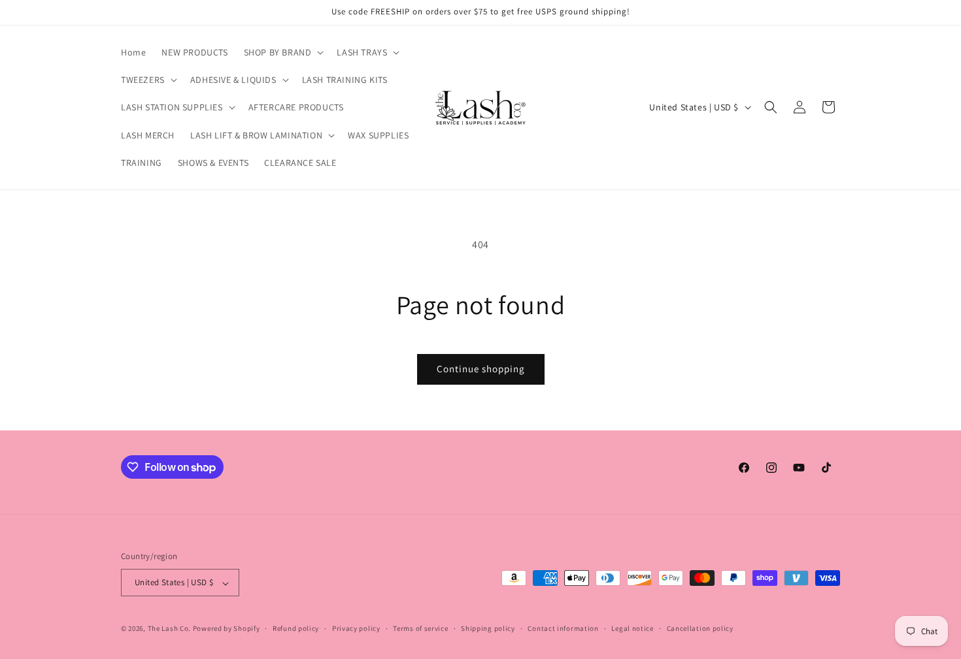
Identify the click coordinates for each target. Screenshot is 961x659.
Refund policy (296, 628)
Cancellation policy (700, 628)
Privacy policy (356, 628)
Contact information (563, 628)
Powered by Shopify (226, 629)
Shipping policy (488, 628)
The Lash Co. (170, 629)
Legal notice (632, 628)
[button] (282, 52)
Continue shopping (481, 368)
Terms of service (420, 628)
